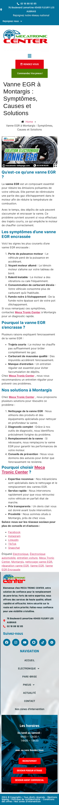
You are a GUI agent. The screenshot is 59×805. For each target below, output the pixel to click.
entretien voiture (27, 557)
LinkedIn (13, 540)
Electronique (20, 554)
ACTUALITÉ (29, 693)
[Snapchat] (33, 642)
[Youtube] (24, 642)
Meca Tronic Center (27, 312)
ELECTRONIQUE (27, 668)
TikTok (12, 543)
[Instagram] (15, 642)
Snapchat (14, 547)
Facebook (14, 532)
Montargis (17, 561)
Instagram (14, 536)
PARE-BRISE (29, 676)
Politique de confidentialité (26, 799)
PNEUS (27, 685)
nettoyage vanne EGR (38, 561)
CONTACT (29, 701)
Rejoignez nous (11, 21)
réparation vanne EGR (15, 565)
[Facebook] (6, 642)
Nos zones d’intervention (29, 709)
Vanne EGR (37, 565)
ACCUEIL (29, 660)
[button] (12, 21)
